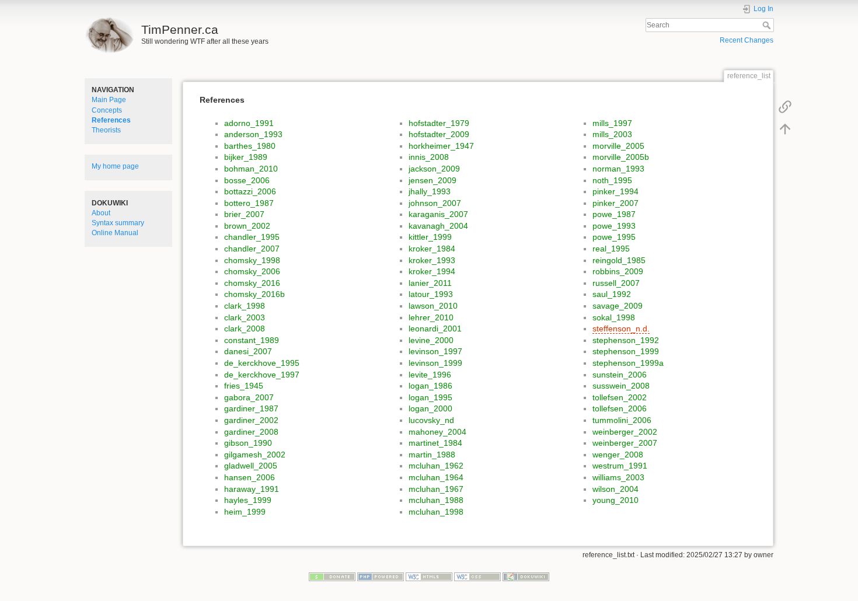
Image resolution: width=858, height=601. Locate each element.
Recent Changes (746, 40)
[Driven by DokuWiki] (526, 576)
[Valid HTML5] (429, 576)
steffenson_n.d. (621, 328)
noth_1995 (612, 180)
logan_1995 (430, 397)
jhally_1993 (430, 191)
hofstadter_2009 (439, 134)
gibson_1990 (248, 443)
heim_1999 (245, 511)
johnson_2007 (435, 203)
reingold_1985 (619, 260)
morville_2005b (620, 157)
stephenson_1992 (625, 340)
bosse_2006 (247, 180)
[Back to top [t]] (785, 128)
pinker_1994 (615, 191)
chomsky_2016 (252, 283)
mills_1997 (612, 123)
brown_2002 (247, 225)
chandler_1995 (252, 237)
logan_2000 (430, 408)
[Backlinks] (785, 106)
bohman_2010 (251, 168)
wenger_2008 (617, 454)
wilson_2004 (615, 489)
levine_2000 (431, 340)
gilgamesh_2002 (254, 454)
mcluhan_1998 (436, 511)
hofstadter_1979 (439, 123)
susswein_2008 (621, 385)
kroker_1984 (432, 248)
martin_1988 (432, 454)
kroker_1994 (432, 271)
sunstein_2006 (619, 374)
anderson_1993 (253, 134)
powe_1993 (614, 225)
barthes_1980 (249, 146)
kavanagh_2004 (438, 225)
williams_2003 (618, 477)
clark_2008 (244, 328)
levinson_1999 (435, 363)
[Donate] (332, 576)
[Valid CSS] (477, 576)
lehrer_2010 (431, 317)
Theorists (106, 130)
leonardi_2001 (435, 328)
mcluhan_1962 (436, 465)
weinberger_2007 (624, 443)
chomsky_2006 (252, 271)
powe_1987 (614, 214)
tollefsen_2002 (619, 397)
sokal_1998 (613, 317)
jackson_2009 (434, 168)
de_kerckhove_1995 (261, 363)
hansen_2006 (249, 477)
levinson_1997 (435, 351)
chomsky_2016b (254, 294)
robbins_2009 (617, 271)
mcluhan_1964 (436, 477)
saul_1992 (611, 294)
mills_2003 (612, 134)
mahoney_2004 (437, 431)
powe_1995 (614, 237)
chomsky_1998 (252, 260)
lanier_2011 (430, 283)
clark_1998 (244, 305)
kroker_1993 (432, 260)
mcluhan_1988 (436, 500)
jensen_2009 (432, 180)
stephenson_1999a (628, 363)
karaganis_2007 (438, 214)
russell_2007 (616, 283)
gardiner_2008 (251, 431)
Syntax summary (118, 223)
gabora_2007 (249, 397)
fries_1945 (243, 385)
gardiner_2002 (251, 420)
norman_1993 (618, 168)
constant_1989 (251, 340)
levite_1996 (430, 374)
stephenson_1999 (625, 351)
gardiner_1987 (251, 408)
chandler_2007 (252, 248)
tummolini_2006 (621, 420)
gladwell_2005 (250, 465)
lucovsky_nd (431, 420)
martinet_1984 (435, 443)
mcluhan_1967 (436, 489)
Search (767, 25)
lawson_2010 (433, 305)
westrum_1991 (619, 465)
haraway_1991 (251, 489)
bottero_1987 (249, 203)
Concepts (107, 110)
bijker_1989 (245, 157)
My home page (115, 166)
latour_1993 (431, 294)
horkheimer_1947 (441, 146)
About (101, 213)
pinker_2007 (615, 203)
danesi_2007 (248, 351)
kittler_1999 (430, 237)
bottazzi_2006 (250, 191)
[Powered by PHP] (380, 576)
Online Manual (115, 233)
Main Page (109, 100)
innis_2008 (429, 157)
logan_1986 (430, 385)
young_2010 (615, 500)
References (111, 120)
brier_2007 (244, 214)
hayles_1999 (247, 500)
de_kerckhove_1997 (261, 374)
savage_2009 (617, 305)
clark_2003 (244, 317)
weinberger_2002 (624, 431)
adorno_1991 (249, 123)
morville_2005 (618, 146)
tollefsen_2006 (619, 408)
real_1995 (611, 248)
